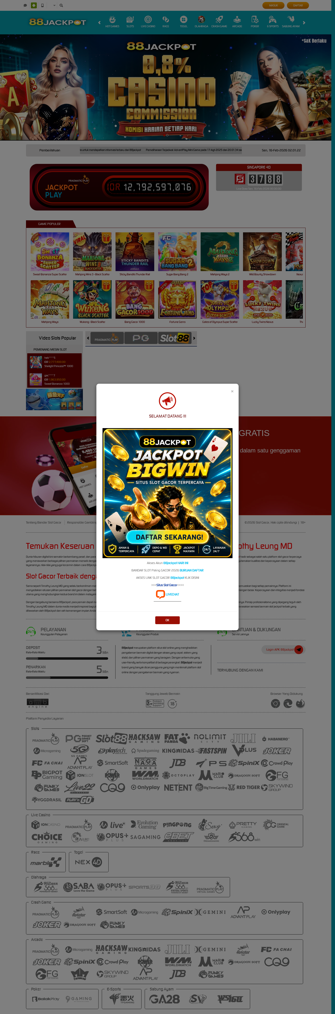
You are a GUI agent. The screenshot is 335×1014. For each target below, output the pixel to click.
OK (167, 620)
